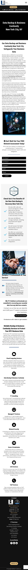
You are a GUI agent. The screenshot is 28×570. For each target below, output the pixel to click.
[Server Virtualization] (14, 450)
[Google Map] (14, 553)
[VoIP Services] (14, 486)
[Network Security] (14, 430)
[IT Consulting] (14, 397)
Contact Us (14, 563)
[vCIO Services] (14, 468)
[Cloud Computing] (14, 361)
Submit (7, 176)
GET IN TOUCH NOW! (20, 315)
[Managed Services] (14, 414)
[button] (26, 2)
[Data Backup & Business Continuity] (14, 379)
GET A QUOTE (13, 7)
